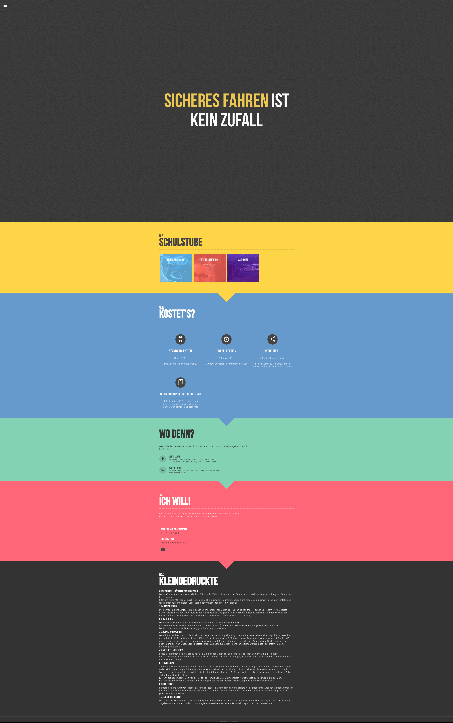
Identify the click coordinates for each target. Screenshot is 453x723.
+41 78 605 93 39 (170, 533)
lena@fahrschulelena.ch (173, 542)
